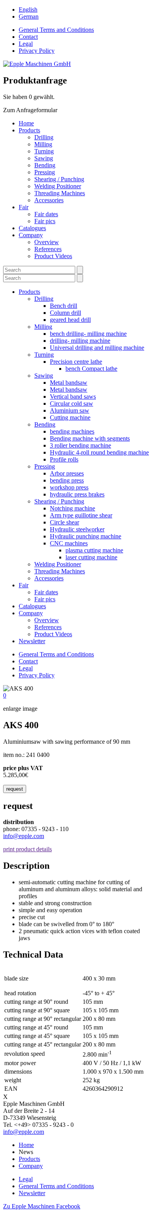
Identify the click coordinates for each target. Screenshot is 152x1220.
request (14, 789)
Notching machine (72, 508)
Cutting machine (70, 417)
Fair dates (46, 214)
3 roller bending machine (80, 445)
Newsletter (32, 641)
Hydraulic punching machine (85, 536)
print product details (27, 849)
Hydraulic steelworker (77, 529)
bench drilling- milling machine (88, 333)
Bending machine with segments (90, 438)
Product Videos (53, 256)
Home (26, 123)
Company (31, 235)
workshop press (69, 487)
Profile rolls (64, 459)
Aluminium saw (69, 410)
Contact (28, 36)
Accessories (49, 200)
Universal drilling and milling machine (97, 347)
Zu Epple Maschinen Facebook (41, 1206)
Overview (46, 242)
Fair (23, 207)
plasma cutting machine (94, 550)
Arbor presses (67, 473)
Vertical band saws (73, 396)
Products (29, 130)
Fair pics (44, 221)
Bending (44, 165)
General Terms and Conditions (56, 29)
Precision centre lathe (76, 361)
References (48, 249)
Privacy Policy (37, 50)
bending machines (72, 431)
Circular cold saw (71, 403)
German (29, 16)
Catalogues (32, 228)
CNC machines (69, 543)
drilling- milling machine (80, 340)
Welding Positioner (57, 186)
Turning (44, 151)
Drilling (43, 137)
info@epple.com (23, 836)
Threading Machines (59, 193)
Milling (43, 144)
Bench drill (63, 305)
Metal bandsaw (68, 382)
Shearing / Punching (59, 179)
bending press (67, 480)
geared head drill (70, 319)
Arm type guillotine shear (81, 515)
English (28, 9)
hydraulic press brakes (77, 494)
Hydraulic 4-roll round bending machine (99, 452)
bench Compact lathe (91, 368)
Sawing (43, 158)
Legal (26, 43)
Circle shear (64, 522)
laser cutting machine (91, 557)
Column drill (65, 312)
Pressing (44, 172)
